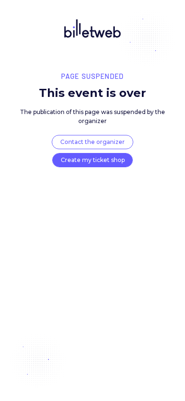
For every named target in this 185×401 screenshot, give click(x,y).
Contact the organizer (92, 141)
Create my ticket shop (93, 159)
